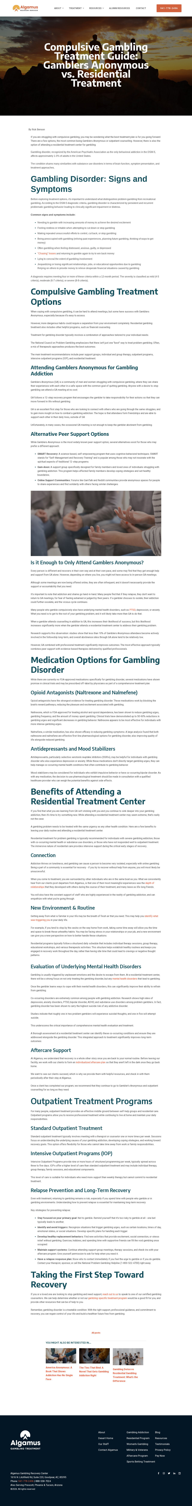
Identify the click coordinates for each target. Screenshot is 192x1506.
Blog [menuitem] (157, 1432)
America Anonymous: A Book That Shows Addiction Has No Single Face (59, 1373)
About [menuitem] (57, 8)
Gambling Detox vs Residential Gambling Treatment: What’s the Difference (125, 1375)
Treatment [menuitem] (75, 8)
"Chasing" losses (47, 253)
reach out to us (111, 1294)
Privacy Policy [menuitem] (163, 1449)
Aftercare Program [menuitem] (137, 1455)
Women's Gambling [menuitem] (137, 1444)
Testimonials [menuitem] (162, 1444)
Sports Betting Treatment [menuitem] (141, 1461)
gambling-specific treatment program (107, 1298)
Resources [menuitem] (95, 8)
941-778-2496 (169, 8)
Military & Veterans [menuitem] (137, 1449)
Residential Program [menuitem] (138, 1438)
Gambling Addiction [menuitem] (138, 1432)
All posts (96, 1333)
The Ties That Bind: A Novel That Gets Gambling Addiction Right (94, 1371)
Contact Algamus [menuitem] (108, 1449)
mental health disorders (124, 978)
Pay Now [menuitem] (160, 1455)
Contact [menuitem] (141, 8)
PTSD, (132, 609)
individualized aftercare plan (90, 1062)
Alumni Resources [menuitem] (119, 8)
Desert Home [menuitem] (105, 1438)
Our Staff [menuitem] (103, 1444)
